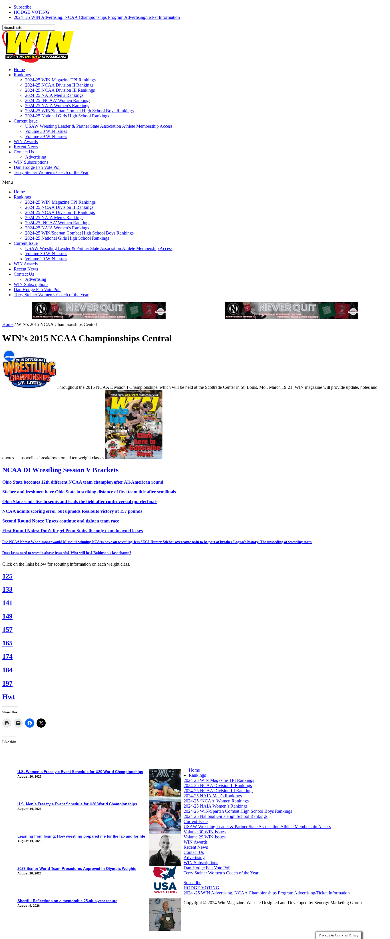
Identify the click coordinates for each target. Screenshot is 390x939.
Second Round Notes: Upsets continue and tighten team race (60, 520)
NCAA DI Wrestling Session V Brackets (60, 470)
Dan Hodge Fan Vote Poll (37, 167)
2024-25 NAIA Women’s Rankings (57, 105)
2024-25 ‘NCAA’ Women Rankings (57, 100)
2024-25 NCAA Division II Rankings (59, 85)
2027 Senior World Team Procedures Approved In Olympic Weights (76, 868)
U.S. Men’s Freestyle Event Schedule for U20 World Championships (77, 804)
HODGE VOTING (31, 12)
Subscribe (22, 7)
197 (7, 683)
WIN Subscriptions (31, 162)
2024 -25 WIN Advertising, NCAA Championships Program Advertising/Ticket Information (97, 17)
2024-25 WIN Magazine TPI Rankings (60, 79)
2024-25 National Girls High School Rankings (67, 115)
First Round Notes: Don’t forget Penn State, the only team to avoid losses (72, 530)
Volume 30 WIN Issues (46, 131)
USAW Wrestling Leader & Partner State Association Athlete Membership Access (98, 126)
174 (7, 656)
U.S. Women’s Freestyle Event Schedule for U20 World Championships (80, 772)
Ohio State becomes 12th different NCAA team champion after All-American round (82, 482)
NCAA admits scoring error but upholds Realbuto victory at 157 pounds (72, 511)
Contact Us (24, 151)
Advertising (35, 157)
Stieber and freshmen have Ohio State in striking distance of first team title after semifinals (89, 491)
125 (7, 576)
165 (7, 643)
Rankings (22, 74)
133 (7, 589)
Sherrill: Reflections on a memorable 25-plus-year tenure (67, 901)
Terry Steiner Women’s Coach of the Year (51, 172)
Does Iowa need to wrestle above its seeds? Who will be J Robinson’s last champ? (66, 552)
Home (19, 69)
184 (7, 670)
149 (7, 616)
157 (7, 629)
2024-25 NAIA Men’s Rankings (54, 95)
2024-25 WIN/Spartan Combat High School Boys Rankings (79, 110)
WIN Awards (26, 141)
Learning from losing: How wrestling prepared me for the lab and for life (81, 836)
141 (7, 602)
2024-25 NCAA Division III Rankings (60, 90)
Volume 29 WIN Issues (46, 136)
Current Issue (26, 121)
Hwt (8, 696)
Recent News (26, 146)
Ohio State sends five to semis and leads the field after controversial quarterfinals (79, 501)
